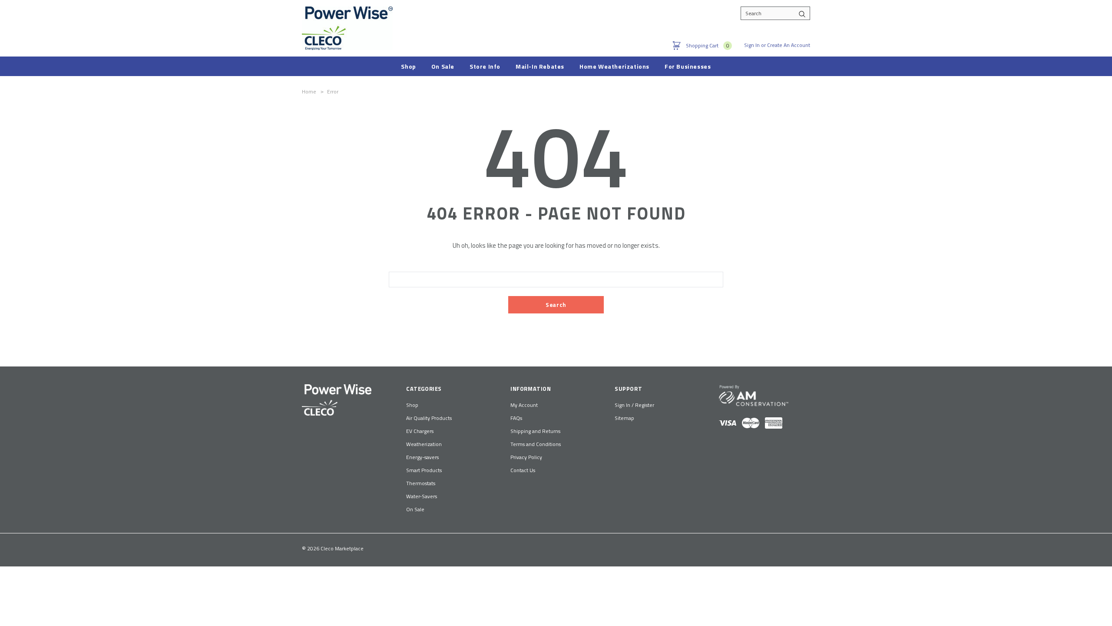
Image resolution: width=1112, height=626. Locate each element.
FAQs (516, 418)
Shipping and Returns (535, 431)
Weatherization (424, 444)
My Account (524, 405)
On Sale (415, 509)
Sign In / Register (634, 405)
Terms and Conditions (535, 444)
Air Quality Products (429, 418)
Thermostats (420, 483)
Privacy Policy (526, 457)
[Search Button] (802, 13)
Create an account (788, 45)
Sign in (752, 45)
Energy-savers (422, 457)
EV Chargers (420, 431)
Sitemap (624, 418)
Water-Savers (421, 496)
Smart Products (424, 470)
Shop (412, 405)
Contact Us (522, 470)
